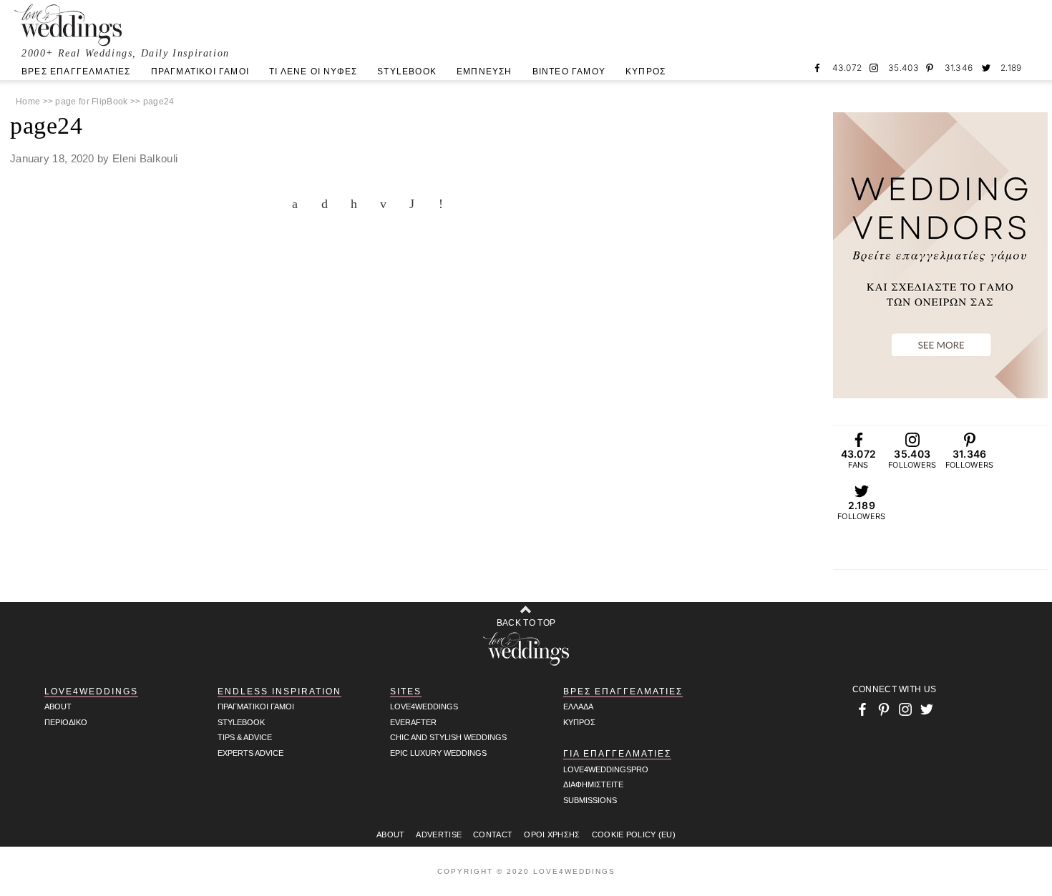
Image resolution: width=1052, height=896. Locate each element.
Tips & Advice (245, 737)
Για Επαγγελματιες (617, 754)
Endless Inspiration (279, 691)
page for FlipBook (91, 102)
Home (28, 102)
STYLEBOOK (407, 72)
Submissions (590, 800)
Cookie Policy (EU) (634, 834)
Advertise (439, 834)
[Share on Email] (386, 204)
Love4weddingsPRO (605, 769)
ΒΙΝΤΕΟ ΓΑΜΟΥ (568, 72)
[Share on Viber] (445, 204)
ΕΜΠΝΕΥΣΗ (484, 72)
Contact (492, 834)
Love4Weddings (91, 691)
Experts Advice (250, 753)
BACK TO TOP (526, 623)
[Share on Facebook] (298, 204)
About (58, 706)
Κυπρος (579, 722)
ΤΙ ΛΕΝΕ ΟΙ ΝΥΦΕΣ (313, 72)
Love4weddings (424, 706)
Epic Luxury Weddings (438, 753)
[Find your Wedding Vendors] (940, 255)
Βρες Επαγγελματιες (623, 691)
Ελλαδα (578, 706)
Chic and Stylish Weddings (448, 737)
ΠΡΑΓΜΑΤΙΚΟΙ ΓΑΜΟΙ (200, 72)
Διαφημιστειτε (593, 784)
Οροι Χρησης (552, 834)
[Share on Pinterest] (357, 204)
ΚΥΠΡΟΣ (645, 72)
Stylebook (241, 722)
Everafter (413, 722)
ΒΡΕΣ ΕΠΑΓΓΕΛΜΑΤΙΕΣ (76, 72)
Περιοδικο (65, 722)
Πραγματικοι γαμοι (256, 706)
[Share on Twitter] (328, 204)
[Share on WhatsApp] (416, 204)
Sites (406, 691)
